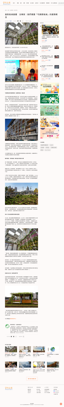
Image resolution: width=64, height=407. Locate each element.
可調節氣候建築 (53, 147)
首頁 (6, 10)
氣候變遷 (42, 147)
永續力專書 (39, 392)
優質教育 (43, 40)
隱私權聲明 (32, 403)
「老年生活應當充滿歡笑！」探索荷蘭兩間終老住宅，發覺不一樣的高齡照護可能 (47, 47)
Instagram (57, 392)
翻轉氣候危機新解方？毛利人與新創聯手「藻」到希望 (52, 370)
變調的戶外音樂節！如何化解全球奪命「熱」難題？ (38, 355)
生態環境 (11, 10)
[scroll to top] (61, 404)
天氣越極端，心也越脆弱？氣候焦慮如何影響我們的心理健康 (10, 370)
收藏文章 (27, 21)
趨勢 (46, 40)
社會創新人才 (46, 390)
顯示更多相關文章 (32, 378)
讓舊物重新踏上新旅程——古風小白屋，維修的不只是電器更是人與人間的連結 (47, 57)
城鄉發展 (20, 353)
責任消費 (43, 68)
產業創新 (46, 50)
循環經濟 (46, 60)
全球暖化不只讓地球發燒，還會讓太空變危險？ (24, 370)
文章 (8, 10)
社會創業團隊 (46, 389)
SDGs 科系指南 (47, 392)
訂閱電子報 (56, 394)
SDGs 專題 (39, 390)
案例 (49, 60)
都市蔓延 (47, 147)
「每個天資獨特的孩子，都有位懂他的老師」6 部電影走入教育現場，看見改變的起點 (50, 37)
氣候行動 (15, 10)
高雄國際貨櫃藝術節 (44, 145)
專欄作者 (29, 390)
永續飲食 (46, 78)
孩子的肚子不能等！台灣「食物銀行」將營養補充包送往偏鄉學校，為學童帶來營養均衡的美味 (47, 75)
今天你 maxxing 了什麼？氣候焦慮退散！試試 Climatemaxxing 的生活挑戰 (39, 371)
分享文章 (15, 21)
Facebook (57, 390)
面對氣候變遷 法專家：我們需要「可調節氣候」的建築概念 (10, 355)
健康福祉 (43, 50)
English (29, 392)
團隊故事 (29, 389)
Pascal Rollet (47, 150)
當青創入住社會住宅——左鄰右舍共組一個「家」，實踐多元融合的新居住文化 (25, 355)
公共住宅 (51, 145)
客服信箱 (55, 389)
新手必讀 (38, 389)
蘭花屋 (42, 150)
